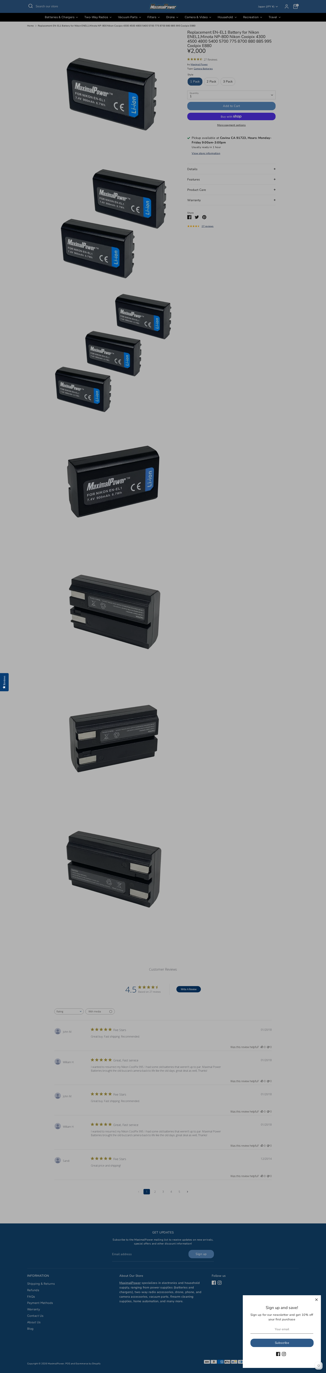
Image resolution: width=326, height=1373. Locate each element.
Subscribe (282, 1343)
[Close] (316, 1299)
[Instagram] (284, 1354)
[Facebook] (278, 1354)
